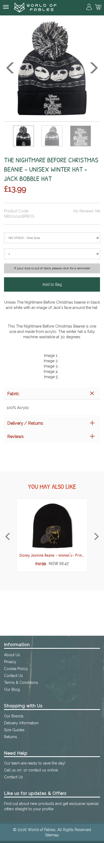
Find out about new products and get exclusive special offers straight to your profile (51, 806)
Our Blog (12, 689)
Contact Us (13, 675)
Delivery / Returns (25, 423)
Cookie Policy (16, 669)
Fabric (13, 393)
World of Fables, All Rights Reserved (59, 830)
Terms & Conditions (21, 682)
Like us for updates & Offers (35, 793)
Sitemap (52, 835)
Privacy (10, 662)
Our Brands (13, 716)
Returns (10, 737)
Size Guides (14, 730)
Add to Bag (52, 284)
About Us (12, 655)
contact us (37, 770)
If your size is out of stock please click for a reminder (52, 268)
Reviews (15, 436)
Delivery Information (21, 723)
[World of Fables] (35, 8)
